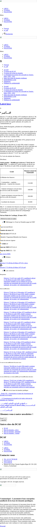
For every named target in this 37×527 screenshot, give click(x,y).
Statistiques (7, 81)
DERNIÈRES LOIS (10, 80)
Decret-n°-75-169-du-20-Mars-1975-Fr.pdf (13, 267)
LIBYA (6, 8)
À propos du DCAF (10, 71)
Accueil (6, 70)
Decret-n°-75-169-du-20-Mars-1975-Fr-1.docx (14, 263)
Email (2, 418)
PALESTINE (8, 12)
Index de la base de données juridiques (15, 78)
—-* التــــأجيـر (6, 410)
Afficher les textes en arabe (8, 218)
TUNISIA (7, 10)
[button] (18, 15)
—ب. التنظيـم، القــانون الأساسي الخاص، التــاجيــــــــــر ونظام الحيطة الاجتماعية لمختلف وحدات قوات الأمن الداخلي (17, 405)
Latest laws (5, 104)
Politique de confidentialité (12, 83)
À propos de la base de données (13, 73)
